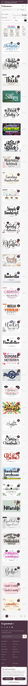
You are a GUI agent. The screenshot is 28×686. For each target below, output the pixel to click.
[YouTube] (12, 627)
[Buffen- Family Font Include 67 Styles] (12, 244)
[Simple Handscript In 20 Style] (12, 211)
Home (2, 14)
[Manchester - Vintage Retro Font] (12, 375)
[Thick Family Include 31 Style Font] (12, 80)
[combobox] (8, 9)
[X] (9, 627)
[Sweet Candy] (12, 588)
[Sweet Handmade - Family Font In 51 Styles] (12, 441)
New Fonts (3, 646)
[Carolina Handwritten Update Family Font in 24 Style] (12, 178)
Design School (16, 651)
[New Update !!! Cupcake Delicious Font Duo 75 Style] (12, 359)
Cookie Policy (5, 675)
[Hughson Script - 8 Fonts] (12, 424)
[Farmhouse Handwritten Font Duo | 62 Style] (12, 391)
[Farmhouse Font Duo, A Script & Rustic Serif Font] (12, 539)
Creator (14, 646)
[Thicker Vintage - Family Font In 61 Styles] (12, 64)
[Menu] (24, 6)
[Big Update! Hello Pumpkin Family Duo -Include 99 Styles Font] (12, 309)
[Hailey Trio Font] (12, 326)
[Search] (17, 10)
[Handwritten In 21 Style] (12, 277)
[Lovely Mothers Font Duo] (12, 260)
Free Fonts (3, 644)
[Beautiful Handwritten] (12, 31)
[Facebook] (4, 627)
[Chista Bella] (12, 293)
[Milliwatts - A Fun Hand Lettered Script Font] (12, 506)
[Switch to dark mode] (22, 6)
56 (20, 616)
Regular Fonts (4, 649)
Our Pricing (15, 644)
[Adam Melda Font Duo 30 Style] (12, 490)
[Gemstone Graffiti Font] (12, 129)
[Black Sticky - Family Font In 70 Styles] (12, 113)
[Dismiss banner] (25, 2)
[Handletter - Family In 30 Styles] (12, 342)
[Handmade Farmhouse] (12, 473)
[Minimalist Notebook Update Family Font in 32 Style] (12, 162)
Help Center (15, 657)
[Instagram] (2, 627)
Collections (3, 659)
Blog (14, 654)
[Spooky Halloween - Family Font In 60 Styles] (12, 228)
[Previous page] (2, 616)
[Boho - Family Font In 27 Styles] (12, 457)
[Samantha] (12, 604)
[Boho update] (12, 572)
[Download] (15, 27)
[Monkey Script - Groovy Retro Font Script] (12, 408)
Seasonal (3, 654)
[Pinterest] (7, 627)
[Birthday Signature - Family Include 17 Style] (12, 523)
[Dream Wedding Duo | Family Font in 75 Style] (12, 555)
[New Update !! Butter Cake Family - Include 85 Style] (12, 195)
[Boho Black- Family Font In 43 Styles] (12, 146)
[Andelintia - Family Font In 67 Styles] (12, 47)
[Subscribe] (23, 636)
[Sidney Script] (12, 96)
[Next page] (24, 616)
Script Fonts (4, 651)
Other (2, 657)
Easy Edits (15, 649)
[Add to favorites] (18, 27)
